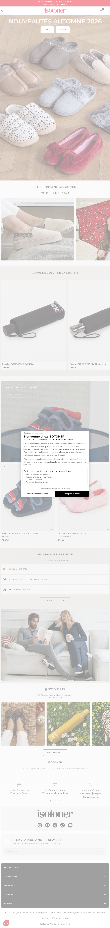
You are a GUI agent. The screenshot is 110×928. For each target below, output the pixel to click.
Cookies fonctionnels (34, 480)
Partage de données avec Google (39, 482)
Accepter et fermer (72, 494)
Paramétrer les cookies (37, 494)
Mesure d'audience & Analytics (38, 474)
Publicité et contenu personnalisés (39, 477)
